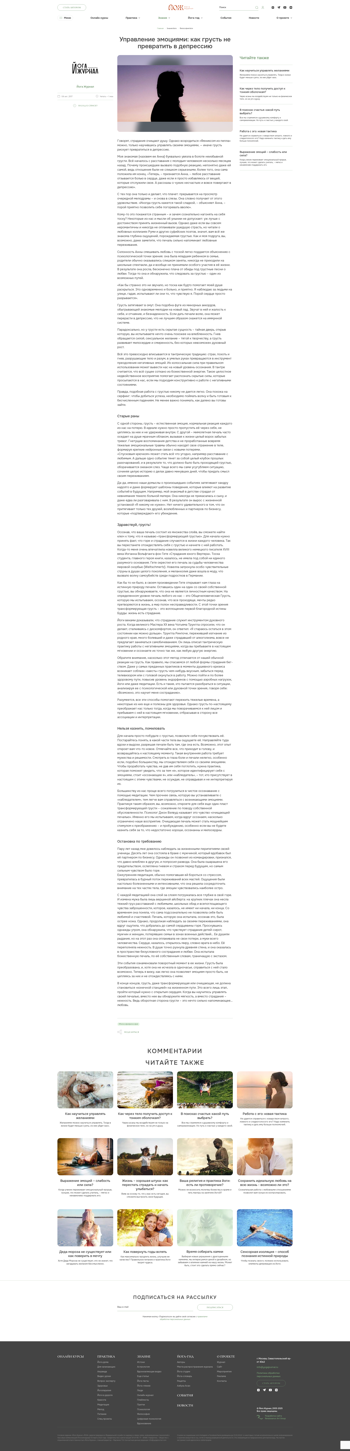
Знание (162, 18)
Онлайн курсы (99, 18)
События (226, 18)
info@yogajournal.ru (267, 1367)
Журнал (221, 1362)
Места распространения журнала (195, 1366)
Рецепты (181, 1381)
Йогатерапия (104, 1390)
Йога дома (102, 1362)
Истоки (141, 1362)
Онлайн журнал (145, 1395)
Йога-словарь (184, 1376)
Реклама (221, 1376)
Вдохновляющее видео (149, 1371)
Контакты (222, 1381)
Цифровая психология (149, 1418)
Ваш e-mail (123, 1306)
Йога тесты (143, 1381)
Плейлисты (143, 1399)
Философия (143, 1414)
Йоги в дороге (105, 1395)
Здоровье (102, 1385)
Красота (101, 1399)
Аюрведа (102, 1371)
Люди (140, 1390)
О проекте (283, 18)
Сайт (219, 1366)
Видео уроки (104, 1376)
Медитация (103, 1404)
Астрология (143, 1366)
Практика (131, 18)
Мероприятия (224, 1371)
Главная (160, 28)
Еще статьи (143, 1376)
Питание (101, 1414)
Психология (143, 1409)
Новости (254, 18)
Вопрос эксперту (106, 1381)
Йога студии (183, 1371)
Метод (100, 1409)
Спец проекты (104, 1418)
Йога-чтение (143, 1385)
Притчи (141, 1404)
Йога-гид (193, 18)
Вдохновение (144, 1423)
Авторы (181, 1362)
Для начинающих (106, 1366)
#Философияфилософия (128, 1024)
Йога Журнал (85, 86)
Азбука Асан (183, 1385)
